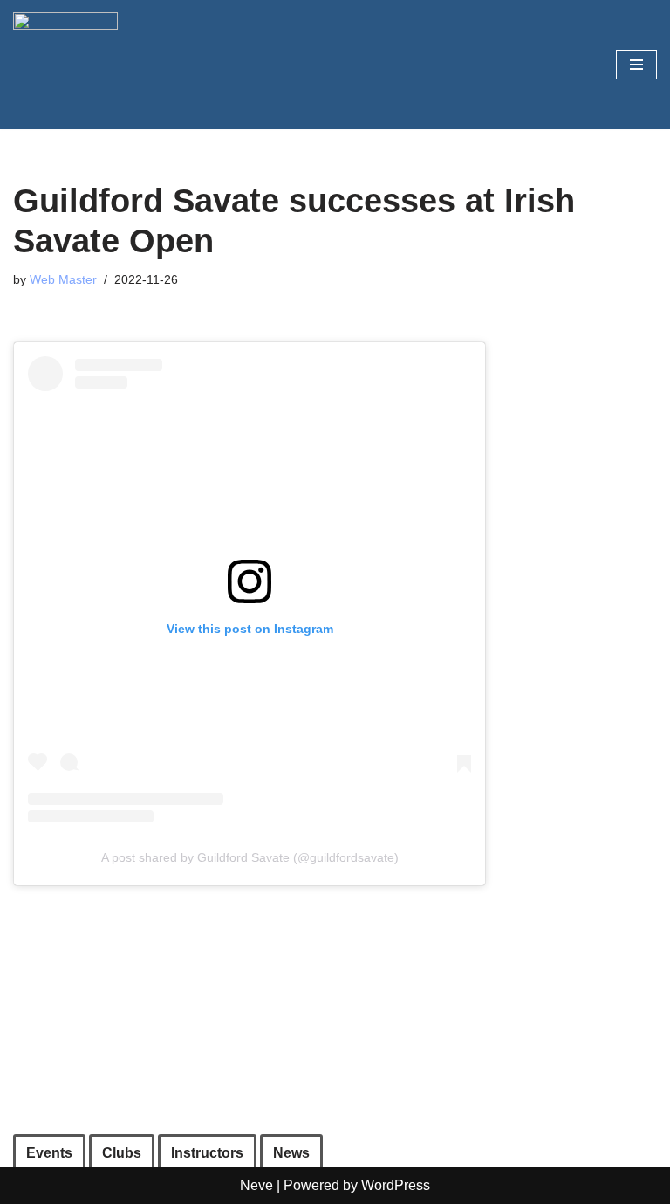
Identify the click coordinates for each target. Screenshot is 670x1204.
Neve (256, 1185)
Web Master (63, 279)
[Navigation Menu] (636, 64)
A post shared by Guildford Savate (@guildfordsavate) (250, 857)
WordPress (395, 1185)
